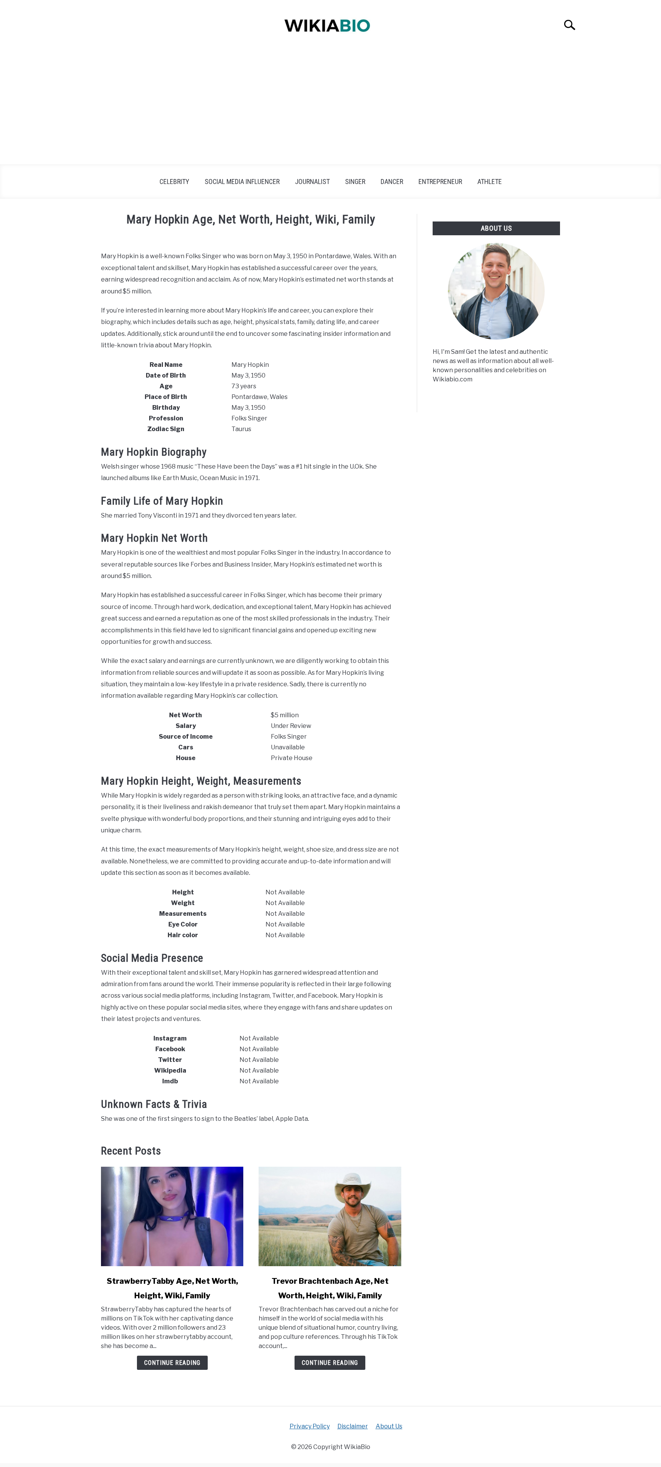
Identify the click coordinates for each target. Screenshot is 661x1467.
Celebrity (174, 181)
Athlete (489, 181)
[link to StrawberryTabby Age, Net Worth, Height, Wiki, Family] (172, 1216)
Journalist (312, 181)
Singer (355, 181)
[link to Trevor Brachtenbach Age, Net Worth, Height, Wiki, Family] (330, 1216)
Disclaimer (352, 1426)
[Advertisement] (330, 107)
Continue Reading (172, 1362)
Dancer (392, 181)
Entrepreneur (440, 181)
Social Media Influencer (242, 181)
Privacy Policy (310, 1426)
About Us (389, 1426)
